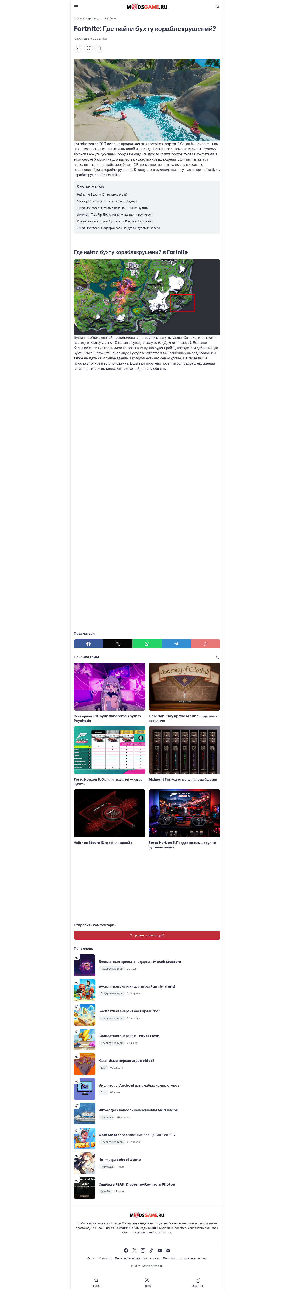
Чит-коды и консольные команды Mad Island (138, 1110)
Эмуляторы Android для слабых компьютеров (139, 1085)
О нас (91, 1258)
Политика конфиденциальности (137, 1258)
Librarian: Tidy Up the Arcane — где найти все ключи (114, 214)
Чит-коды (107, 1117)
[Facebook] (88, 643)
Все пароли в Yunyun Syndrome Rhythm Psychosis (114, 221)
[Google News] (168, 1250)
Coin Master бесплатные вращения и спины (137, 1134)
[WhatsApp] (147, 643)
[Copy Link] (205, 643)
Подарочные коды (112, 968)
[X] (117, 643)
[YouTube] (159, 1250)
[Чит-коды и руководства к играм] (147, 6)
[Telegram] (176, 643)
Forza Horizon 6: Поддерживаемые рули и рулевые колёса (118, 228)
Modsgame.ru (152, 1266)
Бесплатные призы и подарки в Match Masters (140, 961)
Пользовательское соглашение (185, 1258)
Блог (103, 1067)
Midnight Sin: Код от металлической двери (107, 201)
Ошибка (105, 1191)
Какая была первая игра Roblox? (127, 1060)
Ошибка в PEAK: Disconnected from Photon (137, 1184)
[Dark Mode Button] (218, 6)
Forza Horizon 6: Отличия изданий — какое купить (112, 208)
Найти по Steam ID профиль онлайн (103, 194)
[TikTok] (151, 1250)
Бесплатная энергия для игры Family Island (137, 986)
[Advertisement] (147, 418)
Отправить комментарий (147, 935)
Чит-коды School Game (120, 1159)
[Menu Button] (76, 6)
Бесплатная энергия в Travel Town (129, 1035)
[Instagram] (142, 1250)
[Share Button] (98, 48)
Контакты (105, 1258)
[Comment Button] (78, 48)
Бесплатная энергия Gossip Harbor (129, 1011)
